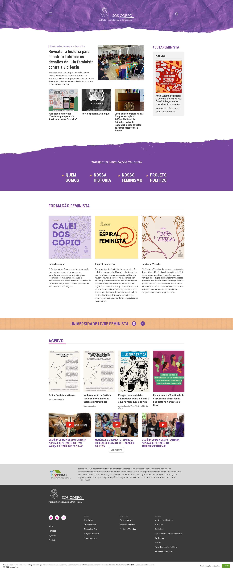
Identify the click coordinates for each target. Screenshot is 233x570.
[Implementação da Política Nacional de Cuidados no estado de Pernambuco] (99, 371)
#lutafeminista (56, 46)
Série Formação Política (166, 547)
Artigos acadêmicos (164, 520)
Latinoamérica (78, 46)
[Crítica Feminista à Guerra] (64, 371)
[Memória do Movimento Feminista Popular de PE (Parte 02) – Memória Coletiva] (116, 425)
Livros (158, 542)
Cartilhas (159, 529)
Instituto (88, 520)
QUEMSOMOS (72, 177)
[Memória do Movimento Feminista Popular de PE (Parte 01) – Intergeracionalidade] (163, 425)
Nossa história (90, 529)
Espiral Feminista (105, 264)
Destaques (67, 46)
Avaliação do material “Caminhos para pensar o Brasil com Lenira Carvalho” (63, 116)
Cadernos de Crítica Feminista (168, 533)
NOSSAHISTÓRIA (102, 177)
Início (51, 526)
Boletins (159, 524)
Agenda (52, 535)
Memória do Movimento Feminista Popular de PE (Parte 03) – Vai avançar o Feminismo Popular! (67, 442)
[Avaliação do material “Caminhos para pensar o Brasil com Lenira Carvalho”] (63, 100)
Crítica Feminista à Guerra (62, 395)
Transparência (90, 538)
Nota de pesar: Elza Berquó (95, 113)
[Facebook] (63, 517)
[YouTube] (57, 517)
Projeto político (91, 533)
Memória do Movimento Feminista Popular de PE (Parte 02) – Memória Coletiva (114, 442)
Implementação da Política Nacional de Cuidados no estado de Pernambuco (97, 398)
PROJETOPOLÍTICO (158, 177)
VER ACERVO (116, 450)
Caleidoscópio (57, 264)
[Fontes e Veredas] (163, 237)
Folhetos (159, 538)
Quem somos (90, 524)
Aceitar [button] (226, 566)
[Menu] (50, 14)
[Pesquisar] (176, 14)
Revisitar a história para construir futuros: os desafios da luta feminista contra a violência (71, 59)
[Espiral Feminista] (116, 237)
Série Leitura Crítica (164, 551)
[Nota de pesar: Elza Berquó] (96, 100)
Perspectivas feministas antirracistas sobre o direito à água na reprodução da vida (133, 398)
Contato (52, 540)
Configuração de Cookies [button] (210, 566)
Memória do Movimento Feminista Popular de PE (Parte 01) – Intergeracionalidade (160, 442)
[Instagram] (51, 517)
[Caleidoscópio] (70, 237)
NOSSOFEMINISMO (132, 177)
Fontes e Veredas (151, 264)
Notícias (52, 530)
